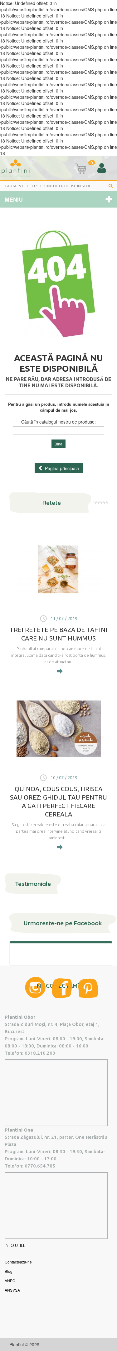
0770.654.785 (40, 1165)
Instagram (35, 987)
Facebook (62, 988)
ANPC (10, 1280)
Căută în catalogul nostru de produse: (58, 422)
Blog (8, 1271)
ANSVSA (12, 1290)
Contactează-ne (18, 1261)
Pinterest (88, 988)
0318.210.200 (40, 1053)
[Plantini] (15, 168)
